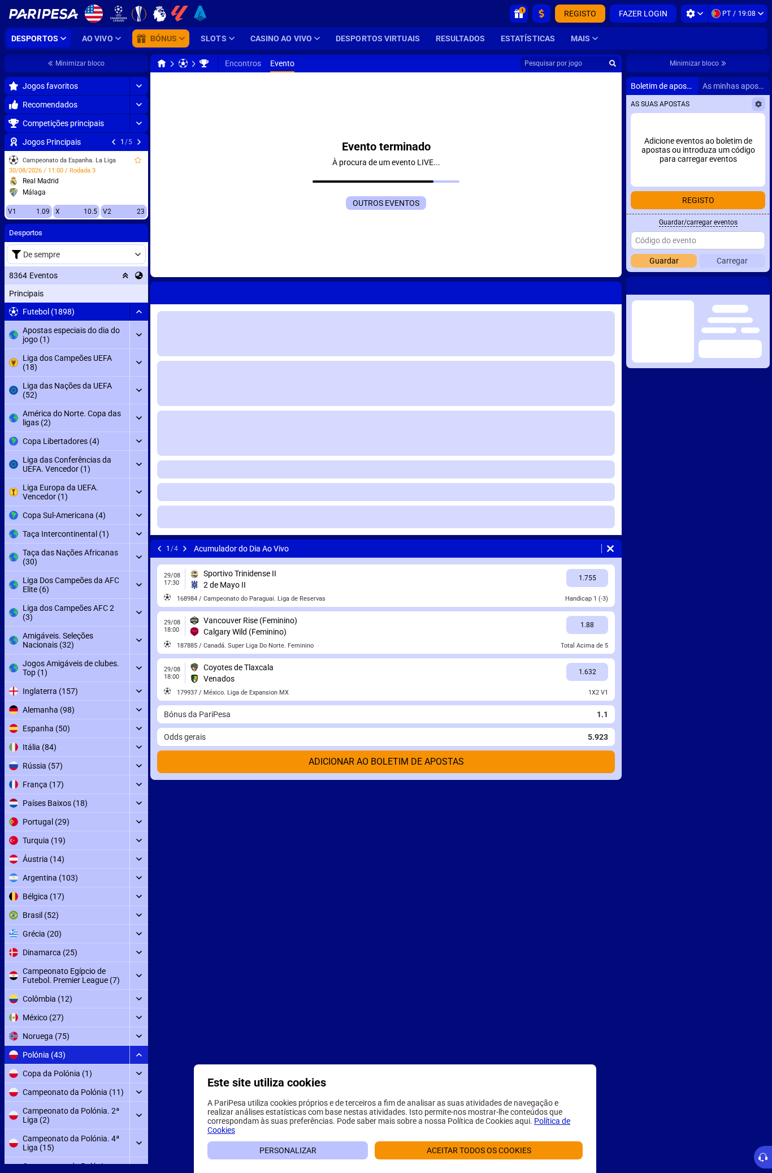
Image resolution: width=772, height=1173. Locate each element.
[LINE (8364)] (38, 63)
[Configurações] (694, 14)
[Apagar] (311, 290)
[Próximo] (65, 290)
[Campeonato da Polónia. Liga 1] (81, 63)
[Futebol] (60, 63)
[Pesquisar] (612, 63)
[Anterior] (36, 290)
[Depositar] (541, 14)
